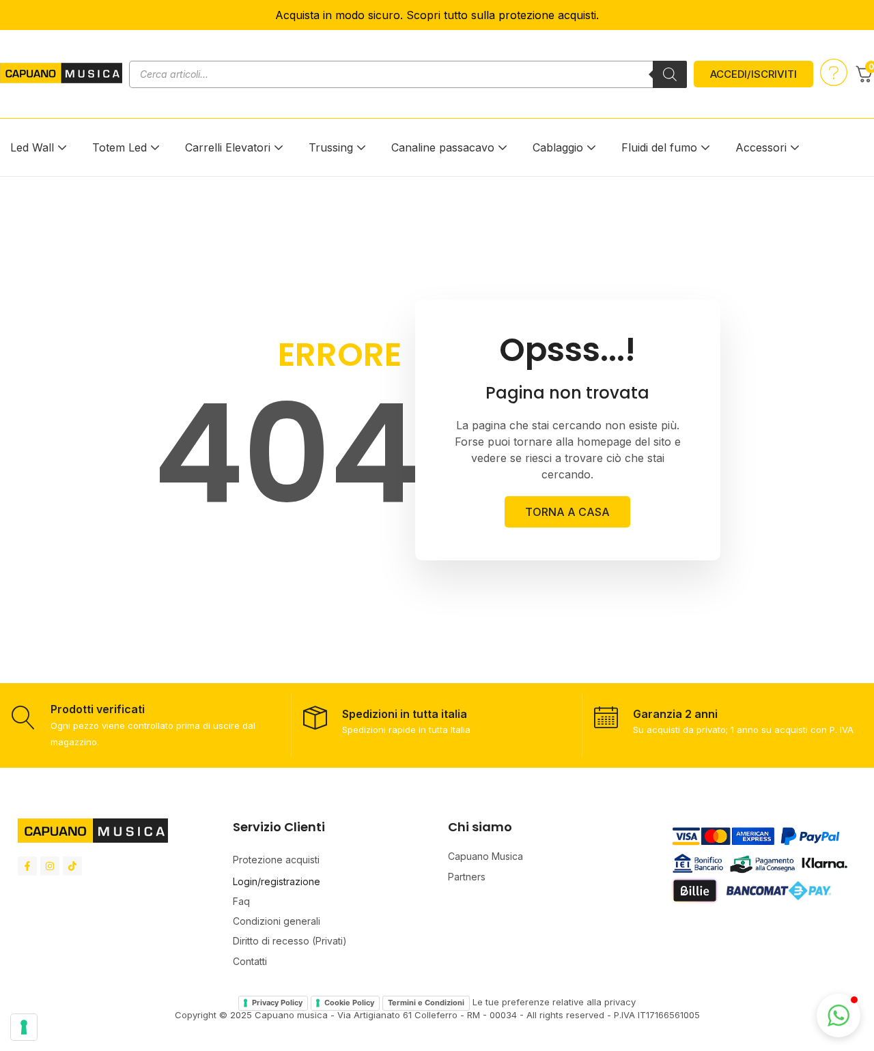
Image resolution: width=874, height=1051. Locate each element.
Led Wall (32, 147)
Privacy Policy (277, 1002)
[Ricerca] (670, 74)
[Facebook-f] (27, 866)
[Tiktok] (72, 866)
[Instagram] (49, 866)
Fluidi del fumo (659, 147)
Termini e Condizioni (426, 1002)
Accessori (761, 147)
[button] (838, 1015)
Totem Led (119, 147)
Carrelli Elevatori (227, 147)
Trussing (331, 147)
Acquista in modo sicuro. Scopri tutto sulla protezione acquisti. (437, 15)
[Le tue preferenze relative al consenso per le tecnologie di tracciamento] (24, 1027)
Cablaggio (558, 147)
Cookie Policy (349, 1002)
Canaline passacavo (442, 147)
